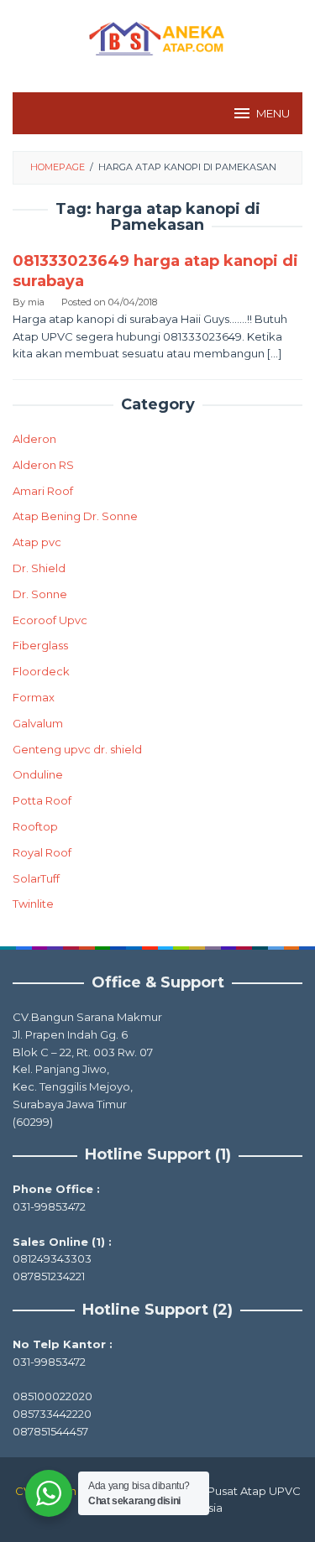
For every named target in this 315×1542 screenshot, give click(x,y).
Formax (34, 697)
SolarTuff (36, 878)
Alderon (34, 438)
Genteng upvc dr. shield (77, 749)
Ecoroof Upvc (50, 620)
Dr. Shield (39, 568)
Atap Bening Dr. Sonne (75, 516)
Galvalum (38, 723)
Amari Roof (43, 491)
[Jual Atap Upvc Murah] (157, 36)
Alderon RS (43, 464)
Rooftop (35, 826)
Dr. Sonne (40, 594)
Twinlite (33, 903)
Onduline (38, 774)
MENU (273, 113)
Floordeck (41, 671)
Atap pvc (37, 542)
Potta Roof (42, 800)
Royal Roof (42, 852)
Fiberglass (40, 645)
